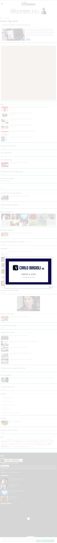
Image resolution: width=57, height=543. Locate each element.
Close (50, 287)
